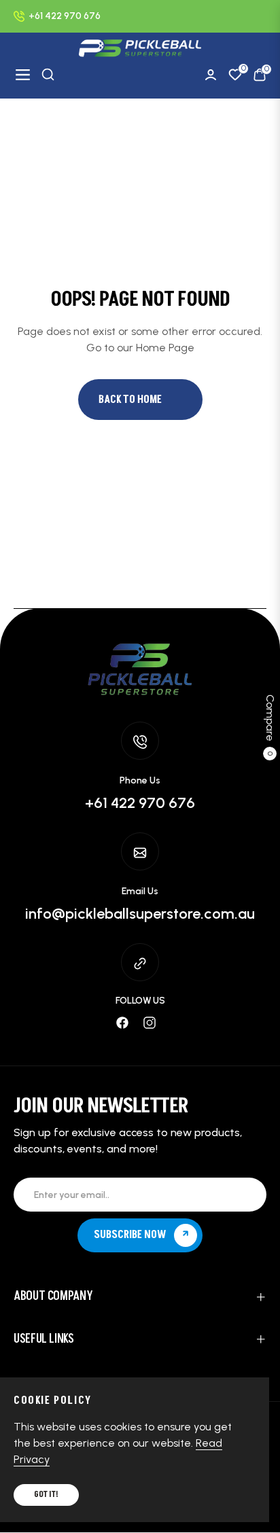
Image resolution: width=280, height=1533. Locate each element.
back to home (130, 399)
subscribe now (131, 1234)
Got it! (46, 1494)
